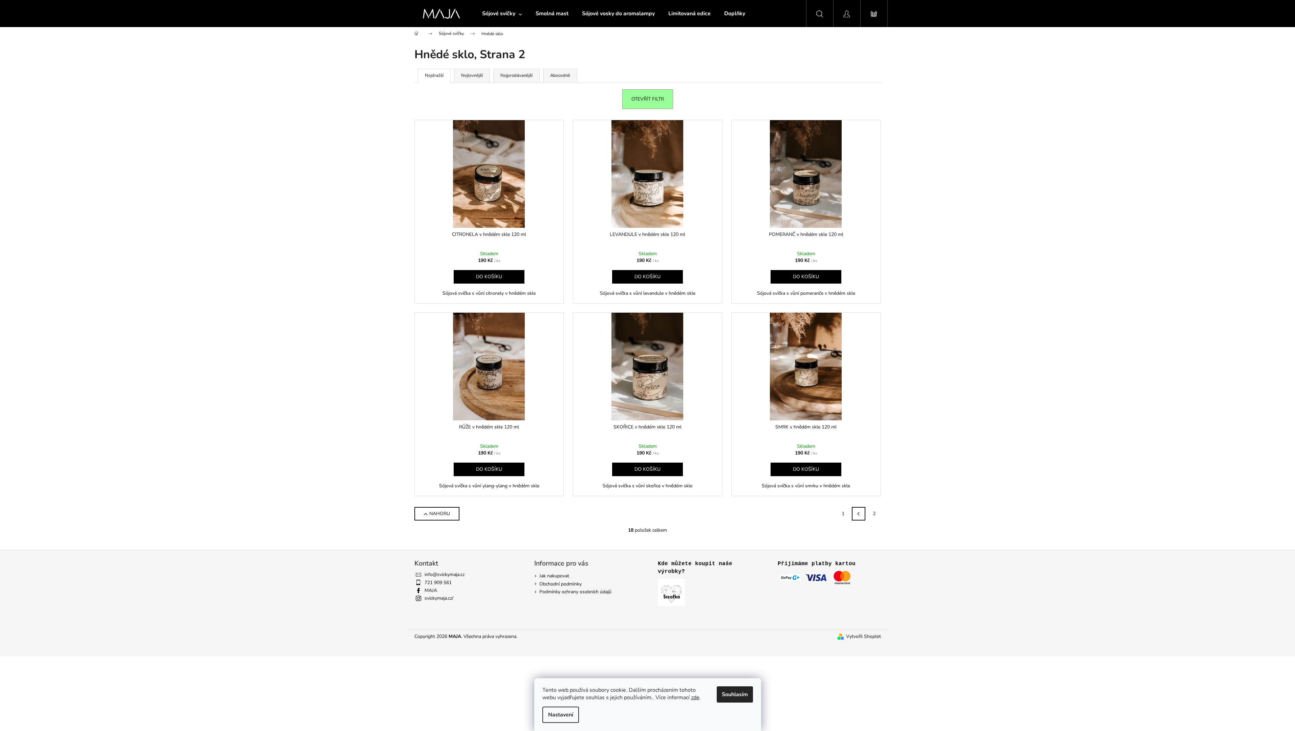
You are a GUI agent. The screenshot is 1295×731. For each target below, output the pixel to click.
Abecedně (560, 75)
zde (695, 697)
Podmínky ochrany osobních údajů (575, 592)
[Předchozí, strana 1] (858, 513)
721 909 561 (438, 582)
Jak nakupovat (554, 576)
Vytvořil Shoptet (863, 636)
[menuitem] (502, 13)
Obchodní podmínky (560, 584)
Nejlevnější (472, 75)
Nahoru (439, 513)
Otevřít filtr (647, 99)
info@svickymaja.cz (445, 574)
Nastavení (560, 714)
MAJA (431, 590)
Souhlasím (735, 694)
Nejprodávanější (516, 75)
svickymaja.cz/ (439, 598)
